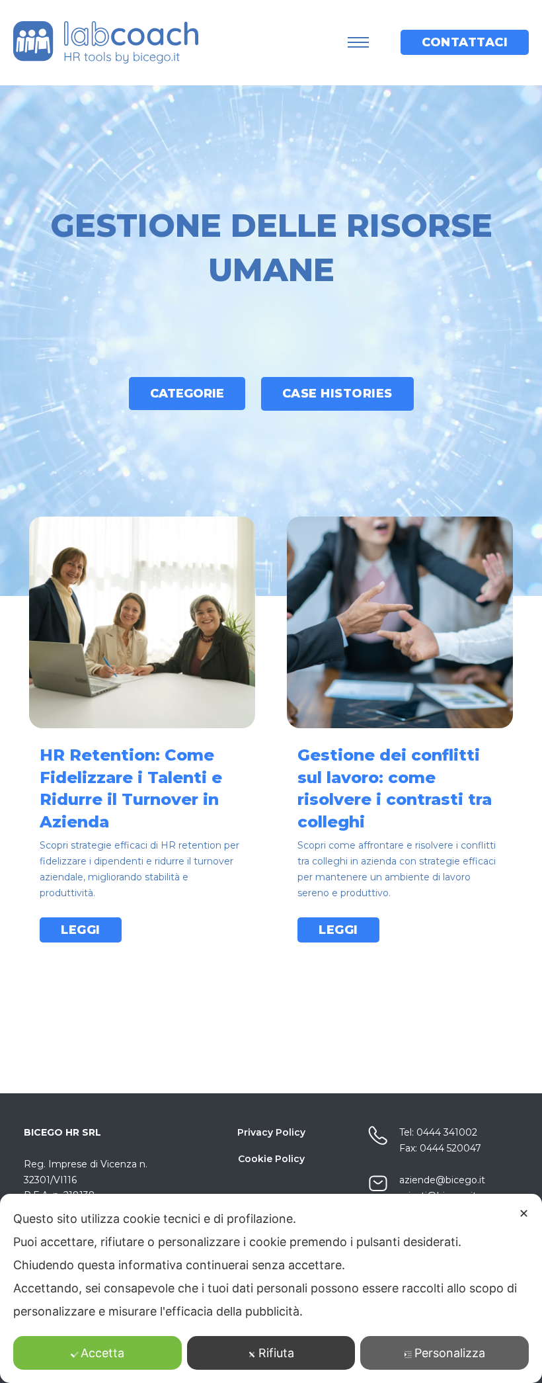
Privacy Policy (271, 1132)
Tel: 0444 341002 (438, 1132)
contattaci (465, 42)
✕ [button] (524, 1213)
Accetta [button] (102, 1353)
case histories (337, 393)
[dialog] (271, 1288)
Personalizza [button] (449, 1353)
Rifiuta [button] (276, 1353)
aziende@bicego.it (442, 1180)
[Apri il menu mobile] (358, 42)
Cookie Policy (271, 1159)
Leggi (80, 930)
